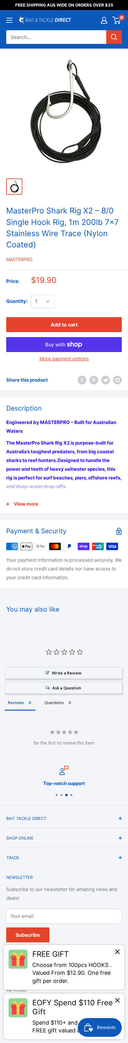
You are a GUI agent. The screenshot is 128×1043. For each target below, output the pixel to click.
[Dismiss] (117, 953)
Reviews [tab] (16, 702)
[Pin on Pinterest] (93, 380)
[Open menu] (9, 20)
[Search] (114, 37)
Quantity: (16, 301)
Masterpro (19, 259)
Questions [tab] (54, 702)
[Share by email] (117, 380)
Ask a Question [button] (66, 688)
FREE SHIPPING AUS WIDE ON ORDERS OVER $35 (64, 4)
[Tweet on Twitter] (105, 380)
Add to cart (64, 324)
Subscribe (28, 935)
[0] (117, 20)
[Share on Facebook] (82, 380)
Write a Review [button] (66, 673)
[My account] (104, 20)
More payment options (64, 359)
